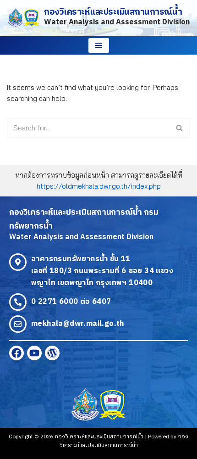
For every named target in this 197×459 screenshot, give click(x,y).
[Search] (180, 128)
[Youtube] (34, 353)
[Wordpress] (52, 353)
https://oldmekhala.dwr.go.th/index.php (99, 186)
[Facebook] (16, 353)
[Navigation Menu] (98, 45)
